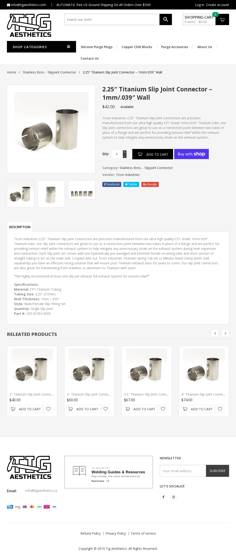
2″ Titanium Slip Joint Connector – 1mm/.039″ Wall (46, 394)
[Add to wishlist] (48, 409)
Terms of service (143, 533)
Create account (217, 4)
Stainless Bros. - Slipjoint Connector (49, 72)
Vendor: (108, 174)
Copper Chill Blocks (137, 47)
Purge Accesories (174, 47)
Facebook (112, 184)
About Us (204, 47)
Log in (199, 4)
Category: (110, 168)
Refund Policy (90, 533)
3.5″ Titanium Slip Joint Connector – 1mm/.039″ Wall (162, 394)
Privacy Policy (116, 533)
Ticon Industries (128, 174)
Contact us (90, 58)
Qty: (105, 153)
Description (19, 227)
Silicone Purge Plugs (96, 47)
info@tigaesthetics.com (28, 5)
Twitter (132, 184)
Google (152, 184)
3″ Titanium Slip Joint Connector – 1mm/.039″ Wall (104, 394)
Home (11, 72)
